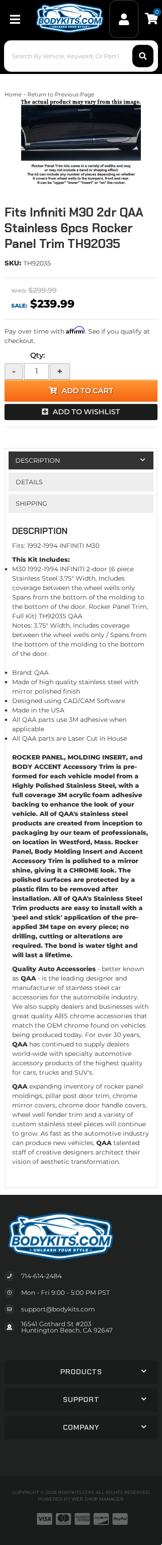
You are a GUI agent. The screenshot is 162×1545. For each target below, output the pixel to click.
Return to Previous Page (60, 94)
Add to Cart (87, 390)
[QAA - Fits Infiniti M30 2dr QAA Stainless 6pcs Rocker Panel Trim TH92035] (81, 144)
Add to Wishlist (86, 412)
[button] (81, 56)
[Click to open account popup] (124, 19)
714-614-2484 (41, 1276)
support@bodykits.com (58, 1309)
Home (13, 94)
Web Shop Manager (97, 1499)
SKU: (12, 263)
